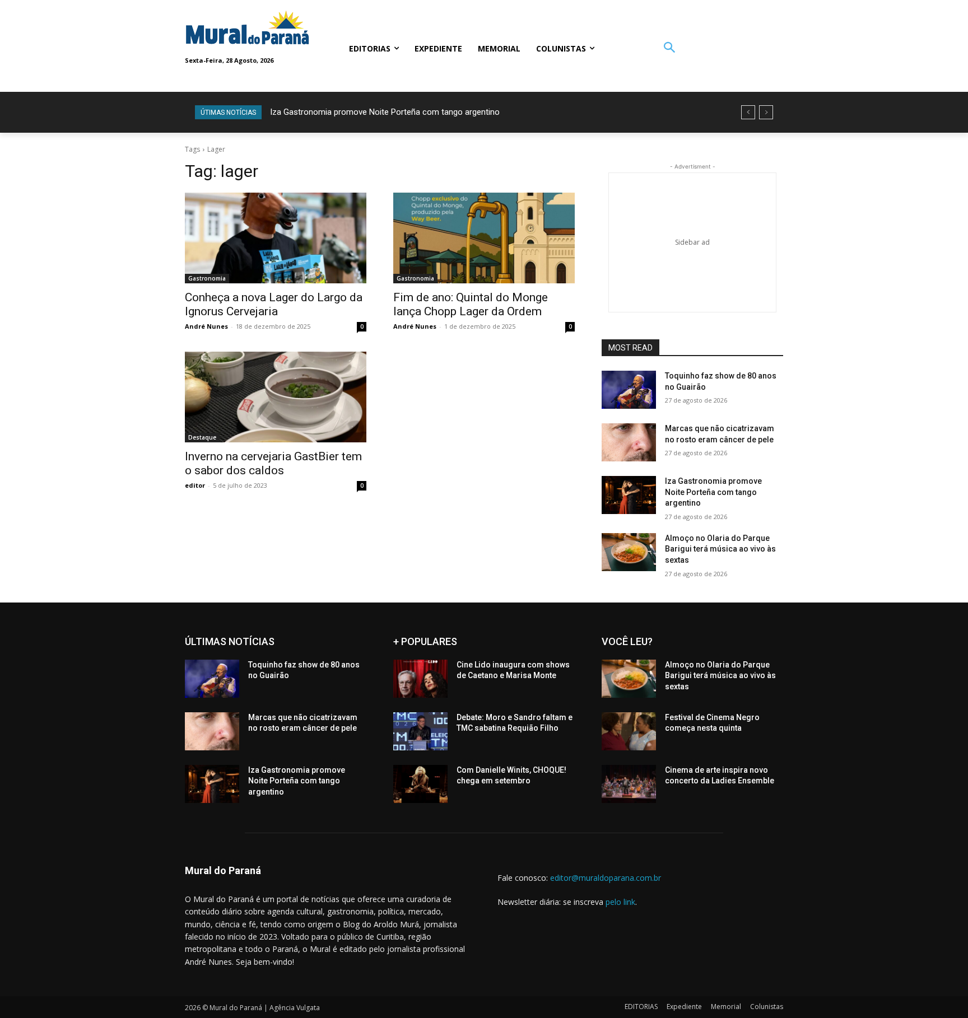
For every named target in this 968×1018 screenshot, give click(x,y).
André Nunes (206, 326)
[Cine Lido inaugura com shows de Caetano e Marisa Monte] (420, 679)
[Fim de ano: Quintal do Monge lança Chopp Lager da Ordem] (484, 238)
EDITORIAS (641, 1006)
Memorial (726, 1006)
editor (195, 485)
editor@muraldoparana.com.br (605, 877)
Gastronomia (207, 278)
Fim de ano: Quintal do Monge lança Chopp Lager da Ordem (470, 304)
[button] (669, 48)
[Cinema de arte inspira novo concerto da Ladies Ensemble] (629, 784)
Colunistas (766, 1006)
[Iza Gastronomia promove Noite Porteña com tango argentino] (629, 495)
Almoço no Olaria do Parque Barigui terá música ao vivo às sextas (720, 549)
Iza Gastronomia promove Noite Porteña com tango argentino (385, 112)
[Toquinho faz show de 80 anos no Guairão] (629, 390)
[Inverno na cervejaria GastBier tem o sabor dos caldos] (275, 397)
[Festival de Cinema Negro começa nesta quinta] (629, 731)
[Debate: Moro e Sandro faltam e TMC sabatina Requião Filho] (420, 731)
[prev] (748, 112)
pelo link (620, 901)
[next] (766, 112)
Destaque (202, 437)
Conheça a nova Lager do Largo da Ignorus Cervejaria (273, 304)
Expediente (684, 1006)
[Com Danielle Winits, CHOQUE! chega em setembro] (420, 784)
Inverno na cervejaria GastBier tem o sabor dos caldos (273, 463)
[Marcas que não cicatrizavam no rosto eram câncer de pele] (629, 442)
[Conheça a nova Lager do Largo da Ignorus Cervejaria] (275, 238)
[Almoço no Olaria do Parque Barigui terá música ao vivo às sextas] (629, 552)
